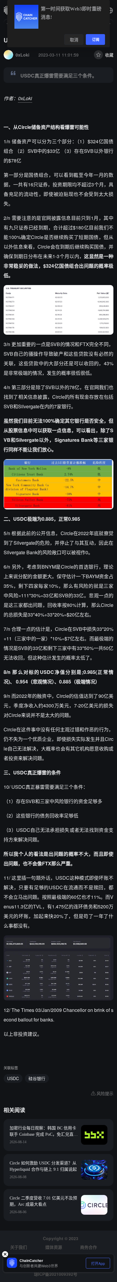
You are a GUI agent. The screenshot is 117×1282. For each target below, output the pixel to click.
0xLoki (25, 98)
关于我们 (18, 1247)
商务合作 (88, 1247)
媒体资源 (53, 1247)
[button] (109, 10)
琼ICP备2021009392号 (55, 1274)
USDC (13, 1078)
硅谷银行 (36, 1078)
